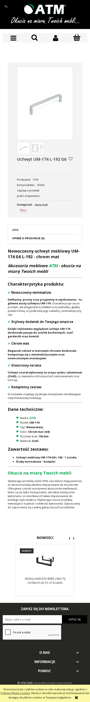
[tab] (45, 231)
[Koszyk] (76, 37)
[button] (13, 38)
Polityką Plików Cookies (15, 693)
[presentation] (70, 538)
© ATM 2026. (25, 683)
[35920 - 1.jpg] (38, 148)
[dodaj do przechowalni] (71, 159)
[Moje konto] (55, 38)
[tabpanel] (45, 378)
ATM (35, 179)
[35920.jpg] (23, 148)
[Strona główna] (45, 9)
